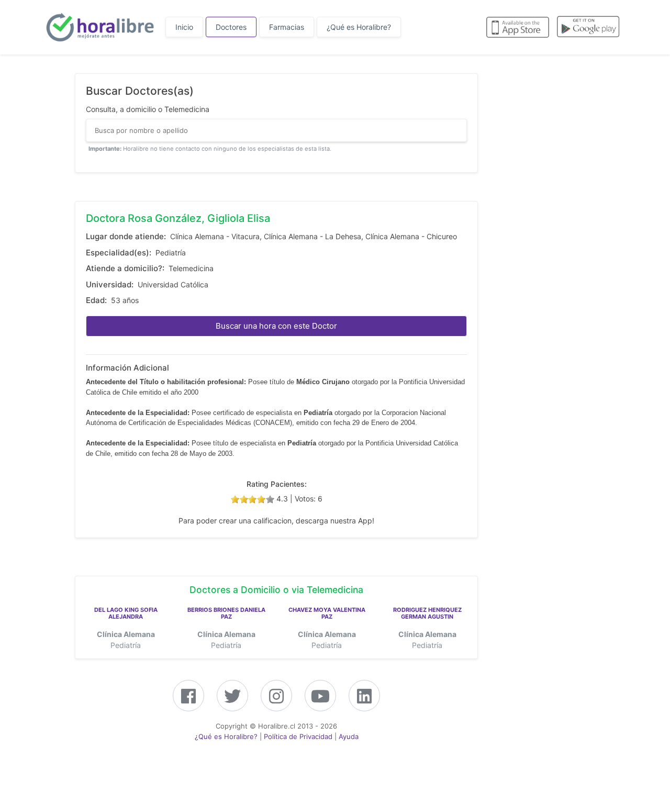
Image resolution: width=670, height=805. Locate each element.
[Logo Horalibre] (99, 27)
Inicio (184, 27)
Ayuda (349, 736)
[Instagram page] (276, 699)
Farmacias (286, 27)
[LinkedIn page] (364, 699)
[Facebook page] (188, 699)
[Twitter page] (232, 699)
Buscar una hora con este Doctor (276, 326)
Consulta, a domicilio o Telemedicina (147, 109)
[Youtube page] (320, 699)
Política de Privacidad (298, 736)
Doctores (231, 27)
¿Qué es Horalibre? (359, 27)
